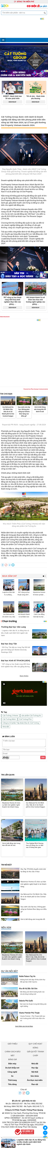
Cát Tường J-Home (10, 716)
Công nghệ (12, 1072)
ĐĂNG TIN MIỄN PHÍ (25, 2)
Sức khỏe (35, 1076)
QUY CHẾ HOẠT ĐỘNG (35, 1046)
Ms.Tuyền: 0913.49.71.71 (34, 1106)
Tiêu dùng (12, 1084)
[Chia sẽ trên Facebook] (20, 1093)
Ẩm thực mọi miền (35, 1080)
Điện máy (12, 1064)
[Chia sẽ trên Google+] (6, 565)
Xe (12, 1076)
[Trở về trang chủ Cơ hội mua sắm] (45, 1127)
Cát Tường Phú (25, 719)
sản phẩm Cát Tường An (31, 716)
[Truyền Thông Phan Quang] (4, 7)
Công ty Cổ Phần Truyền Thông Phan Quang (24, 1110)
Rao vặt (34, 1084)
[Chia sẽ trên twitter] (9, 565)
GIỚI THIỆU (12, 1044)
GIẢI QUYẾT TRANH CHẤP (35, 1054)
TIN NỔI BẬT (6, 865)
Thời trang (12, 1080)
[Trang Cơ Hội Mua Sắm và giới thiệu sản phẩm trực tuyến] (37, 7)
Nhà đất (6, 727)
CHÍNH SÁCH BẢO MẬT (12, 1054)
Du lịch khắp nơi (12, 1068)
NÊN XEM (6, 927)
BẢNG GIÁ (12, 1059)
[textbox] (24, 13)
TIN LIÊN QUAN (7, 775)
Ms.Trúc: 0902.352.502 (33, 1104)
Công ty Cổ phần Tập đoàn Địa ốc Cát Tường (21, 723)
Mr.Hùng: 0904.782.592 (13, 1106)
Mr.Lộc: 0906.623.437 (14, 1104)
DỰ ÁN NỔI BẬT (9, 971)
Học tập (34, 1068)
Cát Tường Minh (9, 719)
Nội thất (34, 1072)
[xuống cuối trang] (45, 1133)
